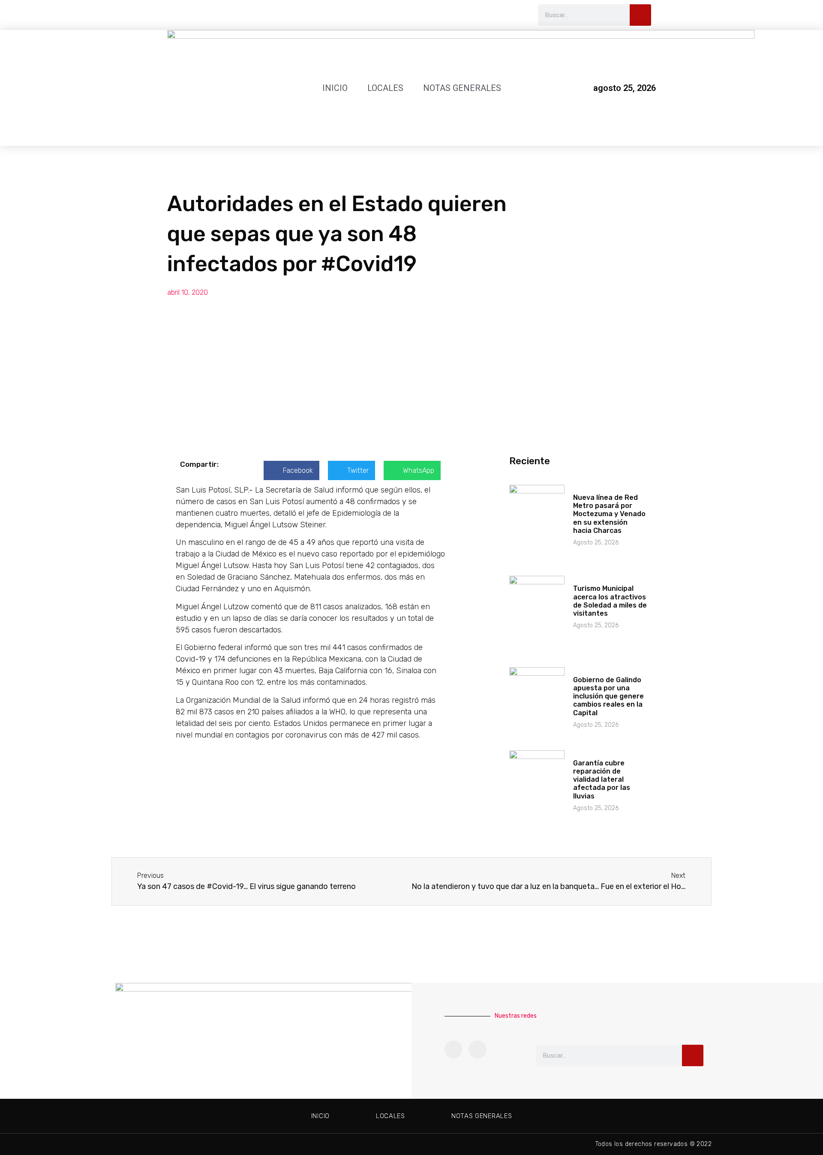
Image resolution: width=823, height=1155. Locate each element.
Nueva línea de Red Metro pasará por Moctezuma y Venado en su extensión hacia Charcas (609, 514)
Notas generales (462, 88)
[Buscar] (640, 15)
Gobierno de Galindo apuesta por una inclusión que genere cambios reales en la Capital (608, 696)
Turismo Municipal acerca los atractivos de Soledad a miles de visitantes (610, 600)
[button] (291, 470)
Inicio (335, 88)
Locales (385, 88)
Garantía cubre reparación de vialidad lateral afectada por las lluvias (601, 779)
